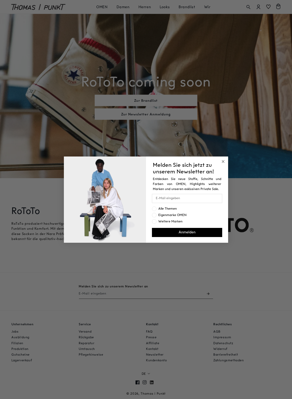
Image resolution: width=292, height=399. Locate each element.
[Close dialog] (223, 161)
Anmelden (187, 232)
